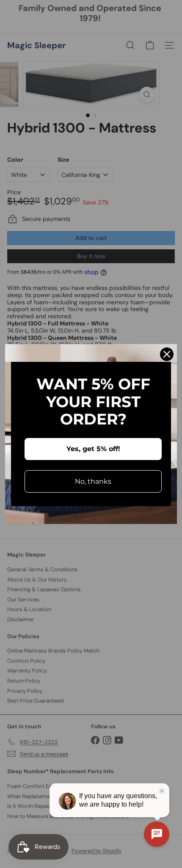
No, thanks (93, 481)
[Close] (167, 354)
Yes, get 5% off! (93, 449)
